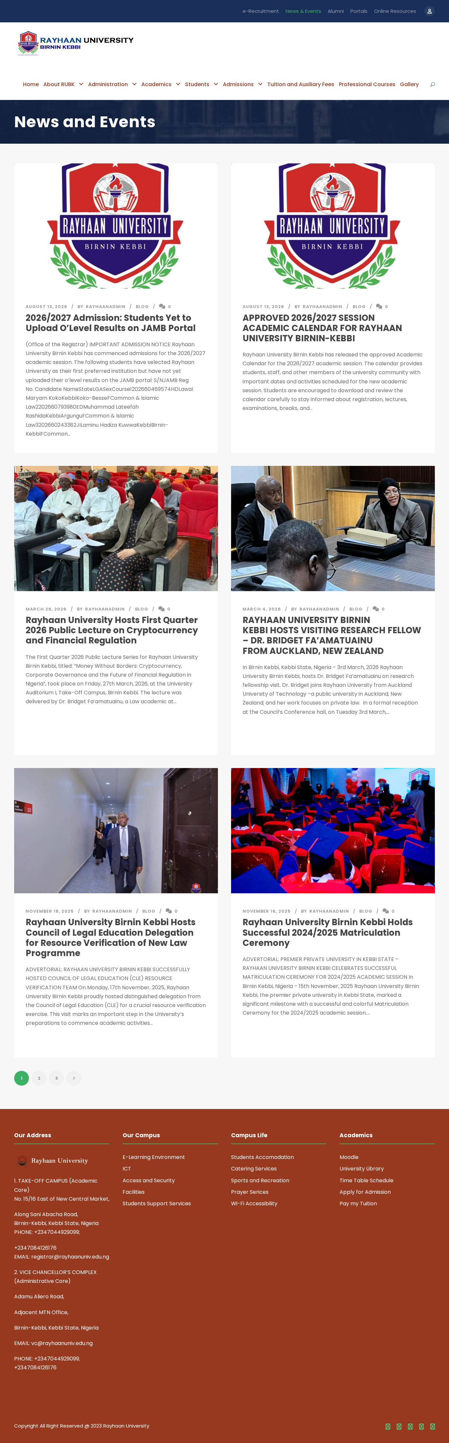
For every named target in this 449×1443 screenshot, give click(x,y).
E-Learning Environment (154, 1157)
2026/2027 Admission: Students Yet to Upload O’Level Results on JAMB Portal (111, 323)
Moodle (349, 1157)
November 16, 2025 (267, 911)
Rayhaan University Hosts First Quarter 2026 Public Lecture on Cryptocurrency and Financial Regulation (112, 630)
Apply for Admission (365, 1192)
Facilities (134, 1192)
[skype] (410, 1427)
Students (197, 84)
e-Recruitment (261, 11)
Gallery (409, 84)
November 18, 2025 (50, 911)
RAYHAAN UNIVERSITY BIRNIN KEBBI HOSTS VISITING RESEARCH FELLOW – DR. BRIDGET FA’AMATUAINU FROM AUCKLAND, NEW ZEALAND (332, 635)
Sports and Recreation (260, 1180)
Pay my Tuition (358, 1203)
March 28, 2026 (46, 609)
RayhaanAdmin (106, 306)
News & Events (303, 11)
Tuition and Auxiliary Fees (300, 84)
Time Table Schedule (366, 1180)
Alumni (336, 11)
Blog (142, 306)
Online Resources (395, 11)
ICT (127, 1168)
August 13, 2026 (46, 306)
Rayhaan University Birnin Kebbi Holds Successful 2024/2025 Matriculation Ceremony (328, 932)
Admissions (238, 84)
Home (31, 84)
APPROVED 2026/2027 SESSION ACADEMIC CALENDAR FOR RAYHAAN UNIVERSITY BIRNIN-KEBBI (322, 328)
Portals (358, 11)
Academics (156, 84)
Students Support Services (157, 1203)
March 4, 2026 (262, 609)
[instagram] (432, 1427)
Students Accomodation (262, 1157)
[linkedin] (399, 1427)
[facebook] (388, 1427)
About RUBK (59, 84)
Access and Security (149, 1180)
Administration (108, 84)
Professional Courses (367, 84)
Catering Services (254, 1168)
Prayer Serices (250, 1192)
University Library (362, 1168)
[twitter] (421, 1427)
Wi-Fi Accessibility (254, 1203)
